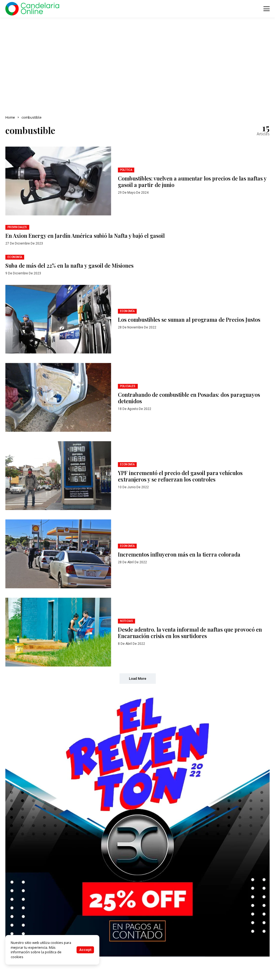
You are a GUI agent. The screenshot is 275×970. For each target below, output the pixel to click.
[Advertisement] (137, 64)
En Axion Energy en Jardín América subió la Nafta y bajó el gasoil (85, 235)
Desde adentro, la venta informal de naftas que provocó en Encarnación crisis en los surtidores (190, 632)
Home (10, 117)
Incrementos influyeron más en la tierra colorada (179, 554)
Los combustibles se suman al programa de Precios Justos (189, 319)
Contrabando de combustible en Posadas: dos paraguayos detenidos (189, 398)
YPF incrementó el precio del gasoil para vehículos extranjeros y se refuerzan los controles (180, 476)
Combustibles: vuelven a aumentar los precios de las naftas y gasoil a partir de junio (192, 181)
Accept (85, 950)
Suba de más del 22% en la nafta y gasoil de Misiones (69, 265)
